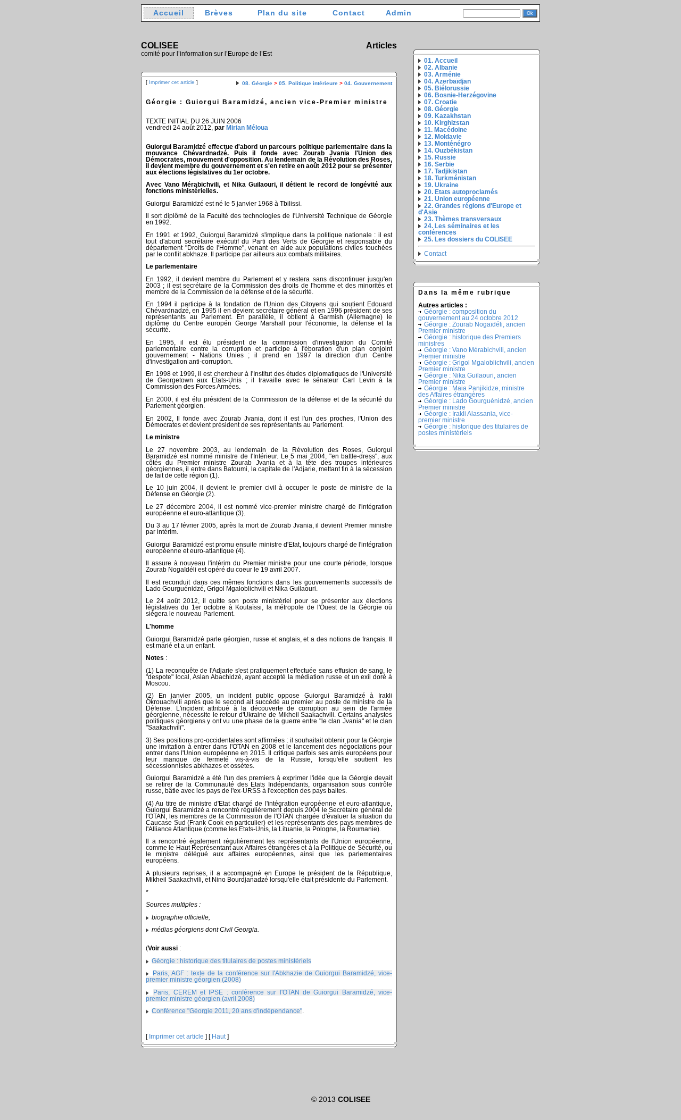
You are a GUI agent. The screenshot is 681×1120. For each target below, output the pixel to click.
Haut (219, 1036)
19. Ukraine (441, 185)
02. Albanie (441, 67)
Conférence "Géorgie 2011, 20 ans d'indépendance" (227, 1011)
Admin (399, 13)
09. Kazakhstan (447, 116)
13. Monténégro (447, 143)
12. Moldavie (443, 136)
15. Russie (440, 157)
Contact (349, 13)
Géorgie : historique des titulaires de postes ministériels (231, 961)
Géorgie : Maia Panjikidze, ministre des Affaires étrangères (471, 391)
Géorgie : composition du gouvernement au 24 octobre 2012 (468, 314)
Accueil (168, 13)
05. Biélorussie (446, 88)
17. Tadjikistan (445, 171)
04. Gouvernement (368, 83)
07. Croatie (440, 102)
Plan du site (282, 13)
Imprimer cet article (172, 82)
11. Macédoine (445, 130)
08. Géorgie (257, 83)
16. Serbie (439, 164)
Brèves (219, 13)
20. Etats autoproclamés (461, 192)
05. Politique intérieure (308, 83)
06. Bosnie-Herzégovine (460, 95)
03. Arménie (442, 74)
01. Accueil (441, 60)
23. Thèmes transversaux (463, 219)
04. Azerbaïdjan (447, 81)
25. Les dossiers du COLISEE (468, 239)
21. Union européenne (457, 199)
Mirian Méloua (247, 127)
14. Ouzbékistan (448, 150)
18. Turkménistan (450, 178)
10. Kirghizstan (446, 123)
